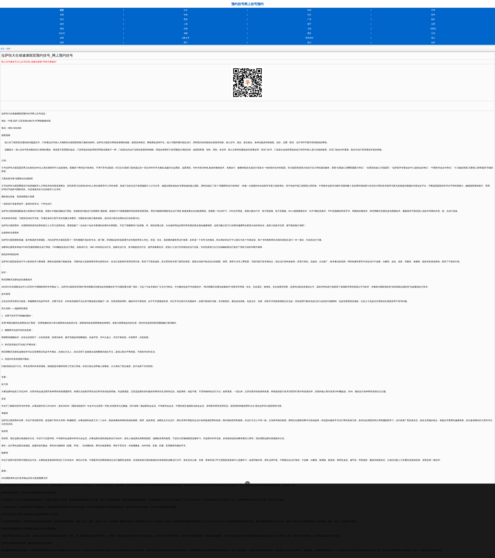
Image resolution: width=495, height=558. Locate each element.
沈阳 (62, 15)
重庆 (309, 33)
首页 (62, 10)
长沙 (309, 15)
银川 (309, 42)
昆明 (62, 38)
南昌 (62, 28)
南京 (433, 19)
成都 (186, 33)
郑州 (433, 15)
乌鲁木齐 (185, 38)
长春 (186, 15)
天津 (433, 10)
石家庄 (433, 28)
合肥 (433, 24)
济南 (186, 28)
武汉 (62, 19)
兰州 (433, 33)
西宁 (186, 42)
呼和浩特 (309, 38)
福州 (62, 24)
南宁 (309, 24)
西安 (186, 19)
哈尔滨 (62, 33)
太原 (309, 28)
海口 (433, 38)
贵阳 (62, 42)
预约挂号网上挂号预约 (247, 4)
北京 (186, 10)
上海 (186, 24)
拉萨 (433, 42)
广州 (309, 19)
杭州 (309, 10)
